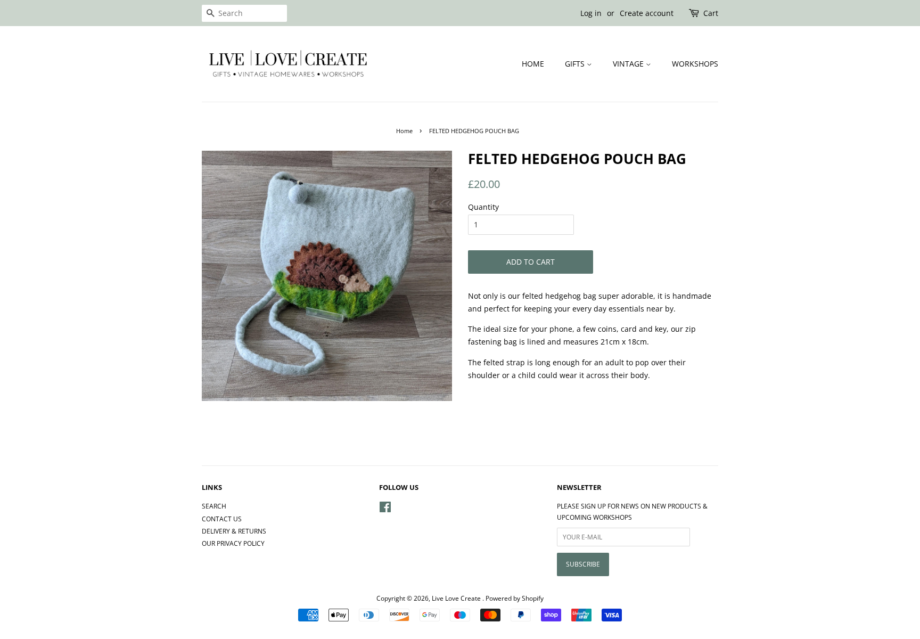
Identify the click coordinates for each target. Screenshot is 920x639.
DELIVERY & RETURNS (234, 531)
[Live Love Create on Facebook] (385, 509)
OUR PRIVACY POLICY (233, 543)
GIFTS (576, 64)
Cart (710, 13)
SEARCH (214, 506)
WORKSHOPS (695, 64)
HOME (533, 64)
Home (404, 131)
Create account (646, 13)
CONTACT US (222, 518)
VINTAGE (629, 64)
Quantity (483, 207)
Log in (591, 13)
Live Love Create (457, 598)
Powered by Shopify (515, 598)
